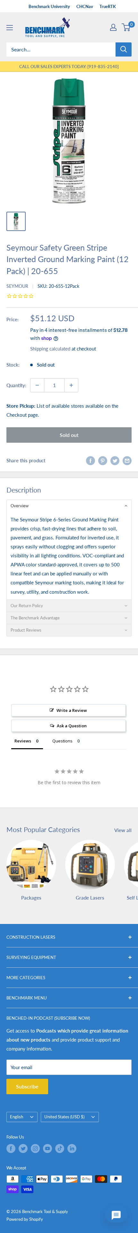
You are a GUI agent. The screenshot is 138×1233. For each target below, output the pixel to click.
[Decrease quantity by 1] (37, 385)
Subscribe (27, 1086)
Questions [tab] (62, 741)
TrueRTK (107, 6)
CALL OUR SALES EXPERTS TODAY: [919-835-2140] (69, 66)
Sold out (69, 435)
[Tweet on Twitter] (114, 460)
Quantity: (16, 385)
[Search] (124, 49)
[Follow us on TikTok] (59, 1148)
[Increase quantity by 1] (71, 385)
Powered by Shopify (24, 1219)
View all (123, 830)
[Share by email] (127, 460)
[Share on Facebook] (90, 460)
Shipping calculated (50, 348)
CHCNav (84, 6)
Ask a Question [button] (72, 726)
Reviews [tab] (22, 741)
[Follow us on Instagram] (35, 1148)
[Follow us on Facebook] (10, 1148)
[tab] (69, 506)
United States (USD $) (64, 1116)
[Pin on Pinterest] (102, 460)
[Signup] (113, 27)
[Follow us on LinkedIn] (71, 1148)
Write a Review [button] (71, 710)
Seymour (17, 286)
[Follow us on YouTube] (47, 1148)
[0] (126, 27)
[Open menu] (9, 27)
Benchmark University (49, 6)
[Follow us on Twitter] (23, 1148)
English (16, 1116)
